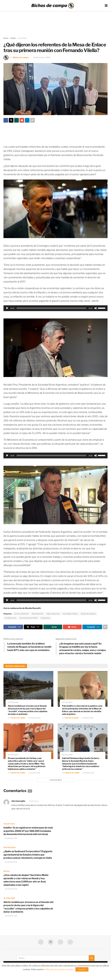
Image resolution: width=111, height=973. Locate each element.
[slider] (102, 308)
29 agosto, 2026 (34, 718)
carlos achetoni (21, 614)
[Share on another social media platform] (32, 120)
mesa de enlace (88, 614)
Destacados (9, 848)
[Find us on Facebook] (41, 942)
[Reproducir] (7, 308)
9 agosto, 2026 (88, 773)
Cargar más (55, 780)
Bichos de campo (20, 57)
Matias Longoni (72, 718)
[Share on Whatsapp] (16, 120)
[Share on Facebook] (5, 120)
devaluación (37, 614)
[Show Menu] (106, 5)
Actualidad (22, 38)
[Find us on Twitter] (50, 942)
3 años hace (34, 801)
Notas (13, 38)
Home (5, 38)
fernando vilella (70, 614)
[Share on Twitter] (11, 120)
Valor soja (9, 824)
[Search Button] (92, 958)
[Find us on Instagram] (70, 942)
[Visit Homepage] (52, 6)
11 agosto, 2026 (87, 718)
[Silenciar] (95, 308)
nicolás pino (10, 618)
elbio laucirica (53, 614)
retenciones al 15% (28, 618)
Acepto (82, 969)
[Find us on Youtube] (60, 942)
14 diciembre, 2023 (41, 57)
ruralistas (45, 618)
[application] (55, 308)
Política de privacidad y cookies (58, 969)
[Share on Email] (22, 120)
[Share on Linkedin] (27, 120)
